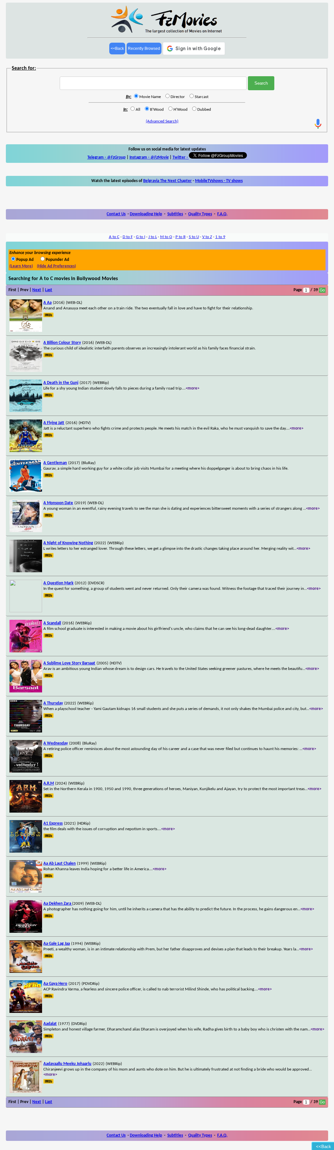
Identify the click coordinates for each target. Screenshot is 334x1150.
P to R (180, 237)
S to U (194, 237)
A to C (114, 237)
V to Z (207, 237)
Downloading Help (146, 214)
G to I (140, 237)
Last (48, 290)
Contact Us (116, 214)
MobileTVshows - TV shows (219, 181)
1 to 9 (220, 237)
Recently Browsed (144, 48)
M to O (166, 237)
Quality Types (200, 214)
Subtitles (175, 214)
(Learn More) (21, 266)
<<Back (117, 48)
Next (36, 290)
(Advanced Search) (162, 121)
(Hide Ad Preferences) (56, 266)
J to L (152, 237)
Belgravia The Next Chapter (167, 181)
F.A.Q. (222, 214)
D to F (128, 237)
